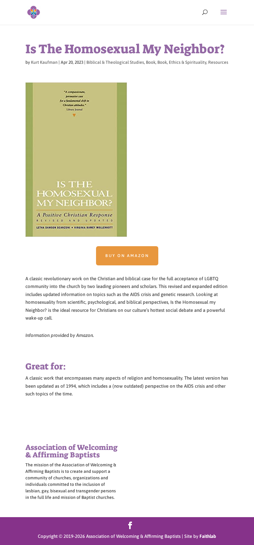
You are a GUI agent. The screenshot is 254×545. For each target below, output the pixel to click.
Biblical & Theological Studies (115, 62)
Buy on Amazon (127, 255)
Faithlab (207, 536)
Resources (218, 62)
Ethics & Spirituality (187, 62)
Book (150, 62)
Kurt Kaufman (44, 62)
